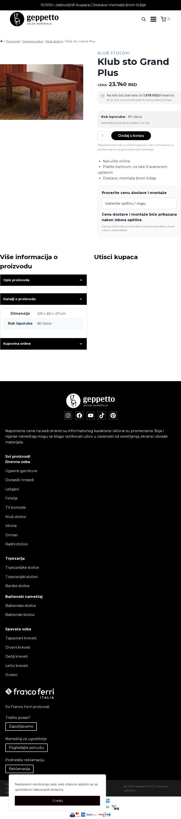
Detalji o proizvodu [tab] (19, 299)
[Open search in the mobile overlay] (143, 19)
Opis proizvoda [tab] (16, 280)
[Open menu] (153, 19)
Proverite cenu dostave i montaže (134, 193)
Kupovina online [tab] (17, 344)
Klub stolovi (114, 53)
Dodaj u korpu (131, 136)
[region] (57, 792)
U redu (57, 801)
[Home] (1, 41)
